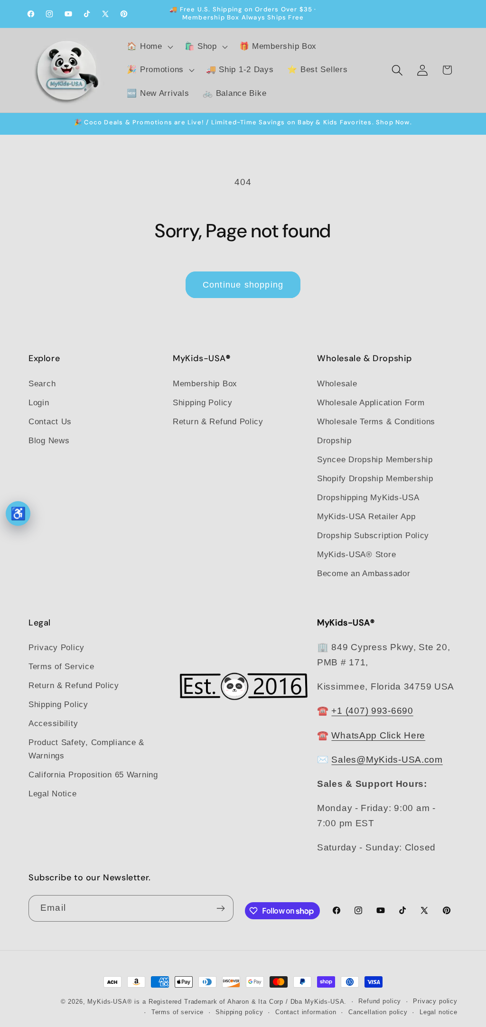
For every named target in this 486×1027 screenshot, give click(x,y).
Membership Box (205, 383)
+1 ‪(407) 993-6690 (372, 711)
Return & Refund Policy (218, 421)
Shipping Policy (203, 402)
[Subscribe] (220, 908)
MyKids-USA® (109, 1001)
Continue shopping (243, 284)
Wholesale (337, 383)
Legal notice (439, 1012)
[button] (149, 46)
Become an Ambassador (363, 573)
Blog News (48, 440)
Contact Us (50, 421)
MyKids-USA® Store (356, 554)
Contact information (305, 1012)
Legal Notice (52, 793)
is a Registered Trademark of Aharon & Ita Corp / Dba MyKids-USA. (240, 1001)
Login (38, 402)
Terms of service (177, 1012)
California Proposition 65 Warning (93, 774)
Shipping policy (239, 1012)
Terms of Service (61, 666)
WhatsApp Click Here (378, 735)
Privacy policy (435, 1001)
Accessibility (53, 723)
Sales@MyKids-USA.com (386, 760)
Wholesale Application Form (371, 402)
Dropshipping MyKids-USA (368, 497)
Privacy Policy (56, 647)
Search (42, 383)
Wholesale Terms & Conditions (376, 421)
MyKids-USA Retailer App (366, 516)
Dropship (334, 440)
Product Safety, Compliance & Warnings (86, 749)
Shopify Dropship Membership (375, 478)
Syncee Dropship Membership (375, 459)
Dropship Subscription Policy (373, 535)
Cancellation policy (378, 1012)
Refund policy (379, 1001)
